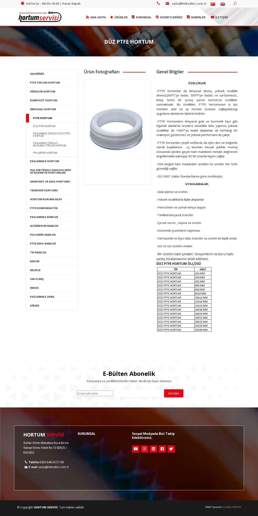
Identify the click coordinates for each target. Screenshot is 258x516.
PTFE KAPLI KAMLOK (43, 243)
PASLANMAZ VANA (42, 296)
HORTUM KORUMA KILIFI (46, 199)
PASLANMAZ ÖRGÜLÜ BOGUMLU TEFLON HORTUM (49, 144)
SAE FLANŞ (37, 279)
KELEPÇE (35, 270)
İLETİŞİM (221, 17)
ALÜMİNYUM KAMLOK (44, 226)
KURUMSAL (144, 17)
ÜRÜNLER (121, 17)
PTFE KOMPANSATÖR (44, 208)
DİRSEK (34, 305)
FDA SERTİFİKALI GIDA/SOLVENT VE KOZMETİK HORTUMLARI (50, 171)
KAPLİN (34, 261)
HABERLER (198, 17)
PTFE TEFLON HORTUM (45, 82)
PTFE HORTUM (42, 118)
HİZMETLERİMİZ (171, 17)
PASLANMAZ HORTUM (44, 161)
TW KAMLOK (38, 252)
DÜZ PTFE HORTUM (44, 126)
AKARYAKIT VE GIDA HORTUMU (50, 181)
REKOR (34, 288)
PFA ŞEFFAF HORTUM (45, 152)
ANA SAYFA (98, 17)
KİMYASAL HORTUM (43, 109)
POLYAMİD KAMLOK (43, 234)
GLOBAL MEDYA (231, 507)
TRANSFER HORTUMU (44, 190)
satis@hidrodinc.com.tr (189, 3)
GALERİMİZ (37, 74)
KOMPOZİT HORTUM (43, 100)
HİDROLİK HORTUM (42, 91)
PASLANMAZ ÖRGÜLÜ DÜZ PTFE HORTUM (51, 135)
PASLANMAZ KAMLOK (44, 217)
